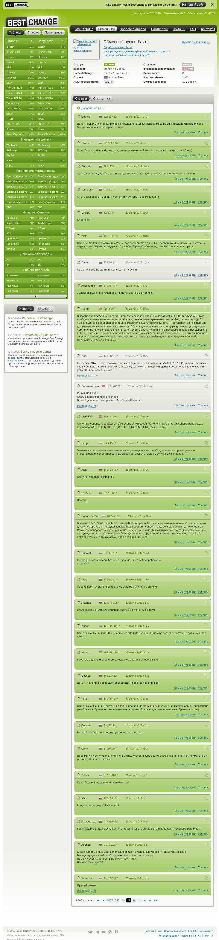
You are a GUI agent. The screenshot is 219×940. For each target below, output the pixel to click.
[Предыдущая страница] (150, 900)
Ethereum (20, 57)
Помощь (179, 29)
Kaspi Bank (20, 243)
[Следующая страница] (103, 900)
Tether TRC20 (20, 93)
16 (134, 900)
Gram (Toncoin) (20, 134)
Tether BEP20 (20, 98)
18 (123, 900)
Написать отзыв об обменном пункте (126, 55)
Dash (20, 82)
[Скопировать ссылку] (206, 116)
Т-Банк (20, 228)
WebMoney (20, 145)
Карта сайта (206, 930)
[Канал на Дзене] (116, 932)
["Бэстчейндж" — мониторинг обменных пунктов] (36, 18)
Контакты (208, 29)
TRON (20, 118)
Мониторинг (84, 29)
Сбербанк (20, 217)
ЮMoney (20, 150)
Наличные (20, 275)
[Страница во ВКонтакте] (90, 932)
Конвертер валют (169, 935)
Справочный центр (175, 930)
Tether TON (20, 103)
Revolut (20, 248)
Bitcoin (20, 46)
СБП (20, 207)
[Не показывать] (212, 4)
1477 (110, 900)
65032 (187, 64)
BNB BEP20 (20, 123)
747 (117, 900)
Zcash (20, 113)
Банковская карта (20, 176)
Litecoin (20, 62)
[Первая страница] (155, 900)
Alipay (20, 165)
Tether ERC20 (20, 87)
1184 (190, 68)
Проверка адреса (133, 29)
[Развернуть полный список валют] (36, 296)
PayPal (20, 155)
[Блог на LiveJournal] (110, 932)
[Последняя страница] (97, 900)
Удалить (203, 132)
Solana (20, 129)
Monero (20, 72)
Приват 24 (20, 238)
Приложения (188, 935)
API (200, 935)
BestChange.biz (17, 360)
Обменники (106, 29)
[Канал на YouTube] (103, 932)
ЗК (20, 264)
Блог (159, 930)
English (192, 930)
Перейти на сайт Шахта (117, 47)
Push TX (208, 935)
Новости (149, 930)
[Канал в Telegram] (97, 932)
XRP (20, 67)
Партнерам (159, 29)
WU (20, 259)
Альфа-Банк (20, 223)
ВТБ (20, 233)
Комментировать (185, 132)
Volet (20, 160)
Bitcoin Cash (20, 51)
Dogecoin (20, 77)
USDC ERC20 (20, 108)
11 (139, 900)
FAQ (193, 29)
